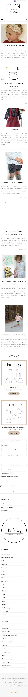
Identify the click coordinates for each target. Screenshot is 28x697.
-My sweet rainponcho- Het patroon (14, 335)
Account (15, 685)
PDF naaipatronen (5, 554)
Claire (3, 594)
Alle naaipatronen (5, 581)
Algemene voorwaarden (7, 507)
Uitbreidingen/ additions (18, 682)
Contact (3, 503)
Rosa (3, 655)
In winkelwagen (14, 393)
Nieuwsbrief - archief (8, 684)
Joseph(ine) (5, 621)
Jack (3, 618)
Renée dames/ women (7, 642)
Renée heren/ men (6, 648)
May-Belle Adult (6, 631)
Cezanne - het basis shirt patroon (9, 476)
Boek (2, 561)
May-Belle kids (5, 628)
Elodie (3, 601)
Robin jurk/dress (6, 652)
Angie (3, 584)
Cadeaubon (4, 564)
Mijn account (4, 578)
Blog (2, 571)
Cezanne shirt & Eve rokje (7, 473)
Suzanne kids (5, 662)
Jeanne (3, 614)
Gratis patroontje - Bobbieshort (14, 182)
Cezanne (4, 591)
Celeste (4, 587)
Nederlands (19, 1)
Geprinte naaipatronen (7, 557)
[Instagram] (1, 486)
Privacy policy (4, 510)
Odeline (4, 638)
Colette (4, 597)
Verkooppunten (5, 685)
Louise (3, 625)
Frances (4, 604)
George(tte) (5, 611)
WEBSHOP (14, 356)
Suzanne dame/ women (8, 659)
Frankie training (6, 608)
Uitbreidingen (4, 567)
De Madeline (14, 129)
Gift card (17, 684)
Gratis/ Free (22, 684)
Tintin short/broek (6, 665)
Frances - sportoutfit (6, 469)
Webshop (10, 682)
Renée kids (4, 645)
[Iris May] (14, 6)
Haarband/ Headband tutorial (14, 45)
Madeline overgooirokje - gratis (10, 635)
